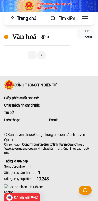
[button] (41, 55)
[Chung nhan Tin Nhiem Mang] (49, 189)
